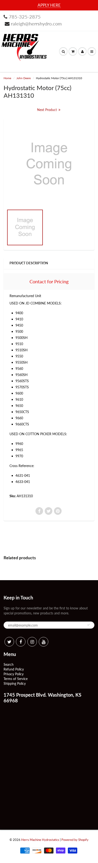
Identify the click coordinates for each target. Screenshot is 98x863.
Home (7, 78)
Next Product (47, 110)
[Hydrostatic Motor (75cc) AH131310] (49, 165)
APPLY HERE (49, 5)
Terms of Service (16, 679)
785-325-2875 (25, 16)
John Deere (23, 78)
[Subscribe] (88, 625)
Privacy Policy (14, 674)
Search (9, 664)
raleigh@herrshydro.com (36, 23)
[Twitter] (9, 641)
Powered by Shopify (74, 840)
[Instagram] (32, 641)
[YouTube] (43, 641)
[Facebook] (20, 641)
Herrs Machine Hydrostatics (40, 840)
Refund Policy (14, 669)
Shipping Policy (15, 683)
